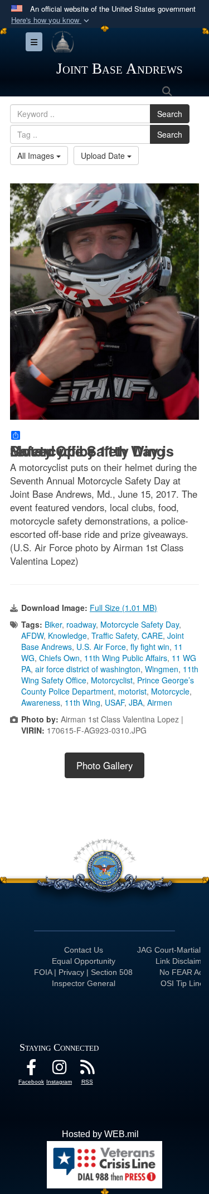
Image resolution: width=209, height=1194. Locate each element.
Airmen (159, 702)
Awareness (40, 702)
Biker (53, 624)
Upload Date (104, 155)
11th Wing (82, 702)
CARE (152, 635)
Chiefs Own (59, 657)
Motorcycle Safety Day (139, 624)
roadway (81, 624)
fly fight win (149, 646)
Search (169, 113)
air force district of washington (87, 668)
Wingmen (161, 668)
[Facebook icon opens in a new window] (31, 1070)
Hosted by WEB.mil (100, 1134)
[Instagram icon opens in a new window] (59, 1070)
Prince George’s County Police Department (107, 685)
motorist (132, 691)
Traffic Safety (114, 635)
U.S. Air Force (101, 646)
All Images (36, 155)
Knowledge (67, 635)
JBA (136, 702)
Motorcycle (170, 691)
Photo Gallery (104, 765)
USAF (114, 702)
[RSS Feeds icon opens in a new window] (87, 1070)
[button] (51, 20)
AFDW (32, 635)
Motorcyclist (112, 680)
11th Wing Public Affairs (125, 657)
